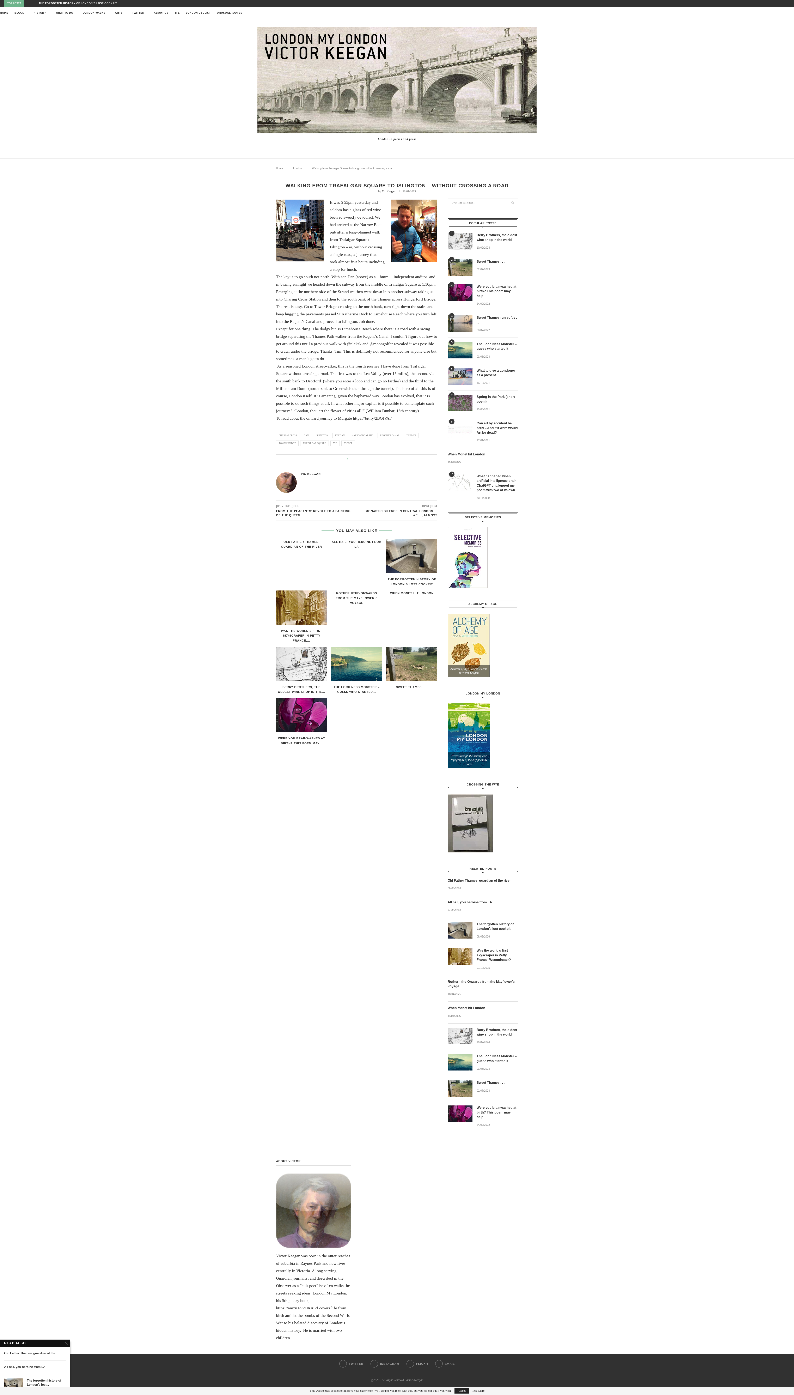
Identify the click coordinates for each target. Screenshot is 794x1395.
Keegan (340, 435)
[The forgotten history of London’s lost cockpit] (411, 556)
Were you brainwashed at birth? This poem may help (496, 291)
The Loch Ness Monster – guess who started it (497, 346)
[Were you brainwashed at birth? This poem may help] (301, 715)
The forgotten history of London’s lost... (44, 1382)
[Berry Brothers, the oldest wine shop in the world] (301, 664)
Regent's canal (389, 435)
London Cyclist (198, 12)
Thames (411, 435)
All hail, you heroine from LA (470, 902)
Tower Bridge (287, 443)
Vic (335, 443)
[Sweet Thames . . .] (411, 664)
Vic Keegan (388, 191)
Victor (348, 443)
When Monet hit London (412, 593)
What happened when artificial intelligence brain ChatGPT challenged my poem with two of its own (497, 483)
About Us (161, 12)
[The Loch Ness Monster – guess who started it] (356, 664)
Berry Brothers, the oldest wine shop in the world (497, 237)
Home (4, 12)
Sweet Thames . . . (412, 687)
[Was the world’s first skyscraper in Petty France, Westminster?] (301, 607)
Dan (306, 435)
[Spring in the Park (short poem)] (460, 403)
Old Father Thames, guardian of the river (479, 880)
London (297, 168)
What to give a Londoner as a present (496, 373)
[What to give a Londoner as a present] (460, 376)
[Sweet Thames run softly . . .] (460, 323)
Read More (478, 1390)
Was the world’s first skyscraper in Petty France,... (301, 635)
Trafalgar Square (314, 443)
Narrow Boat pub (362, 435)
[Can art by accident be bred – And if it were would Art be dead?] (460, 429)
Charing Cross (288, 435)
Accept (462, 1390)
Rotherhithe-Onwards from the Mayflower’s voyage (81, 3)
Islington (322, 435)
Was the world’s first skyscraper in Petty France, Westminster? (494, 955)
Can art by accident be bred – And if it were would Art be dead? (497, 427)
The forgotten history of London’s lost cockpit (495, 926)
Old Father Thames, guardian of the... (31, 1353)
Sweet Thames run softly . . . (497, 320)
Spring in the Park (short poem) (496, 399)
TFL (177, 12)
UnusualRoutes (229, 12)
